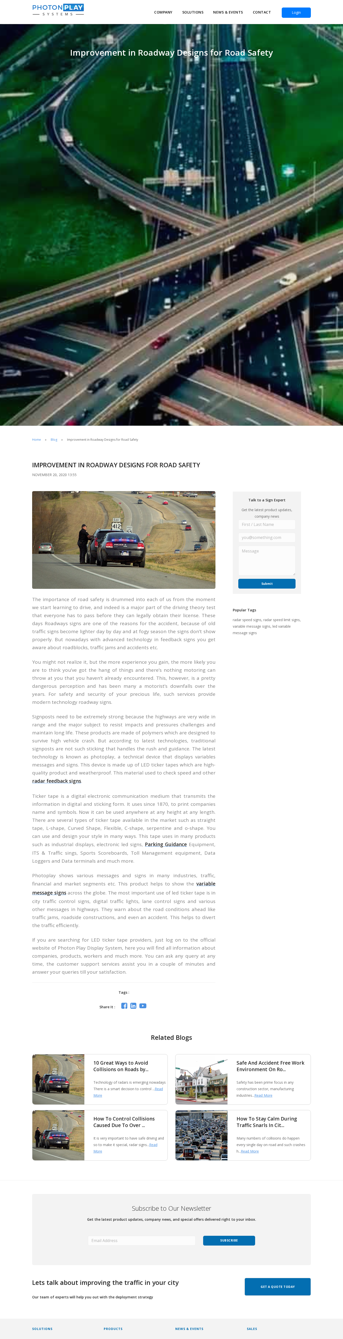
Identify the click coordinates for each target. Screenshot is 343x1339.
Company (163, 12)
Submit (267, 584)
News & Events (228, 12)
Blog (54, 439)
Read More (263, 1095)
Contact (262, 12)
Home (36, 439)
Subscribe (229, 1240)
